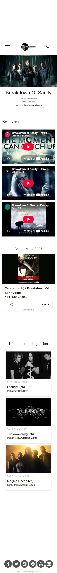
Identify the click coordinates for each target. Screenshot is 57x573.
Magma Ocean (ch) (20, 481)
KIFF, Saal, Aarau (16, 296)
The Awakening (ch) (20, 434)
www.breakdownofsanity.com (28, 105)
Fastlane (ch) (16, 387)
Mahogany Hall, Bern (17, 391)
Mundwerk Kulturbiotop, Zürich (22, 438)
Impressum (37, 572)
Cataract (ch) (14, 288)
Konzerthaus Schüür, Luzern (21, 485)
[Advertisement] (28, 525)
